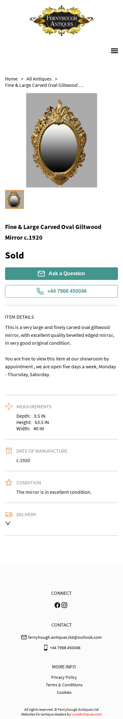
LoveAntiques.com (87, 714)
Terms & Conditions (64, 685)
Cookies (64, 692)
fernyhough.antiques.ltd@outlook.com (65, 637)
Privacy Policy (64, 677)
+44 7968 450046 (67, 291)
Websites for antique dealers (43, 714)
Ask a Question (67, 273)
